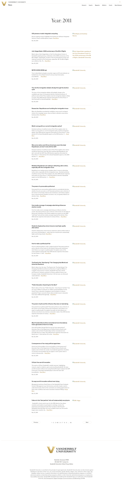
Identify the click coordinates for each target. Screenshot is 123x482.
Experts (90, 5)
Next (87, 422)
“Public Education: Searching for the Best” (44, 285)
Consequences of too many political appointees (46, 343)
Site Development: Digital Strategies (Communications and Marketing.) (62, 478)
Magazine (97, 5)
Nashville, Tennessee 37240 (61, 460)
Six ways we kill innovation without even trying (45, 381)
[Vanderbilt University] (61, 450)
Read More (56, 38)
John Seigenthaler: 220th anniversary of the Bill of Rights (49, 51)
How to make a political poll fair (41, 243)
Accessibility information (37, 476)
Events (110, 5)
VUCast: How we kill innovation (41, 362)
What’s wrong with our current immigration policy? (47, 126)
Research (84, 5)
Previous (36, 422)
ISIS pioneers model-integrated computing (45, 33)
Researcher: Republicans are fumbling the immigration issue (50, 108)
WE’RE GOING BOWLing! (39, 70)
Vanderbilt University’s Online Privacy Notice (61, 464)
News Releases (118, 5)
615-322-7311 (58, 462)
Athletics (104, 5)
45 (70, 422)
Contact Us (65, 462)
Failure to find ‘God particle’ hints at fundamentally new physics (51, 400)
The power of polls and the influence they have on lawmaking (50, 304)
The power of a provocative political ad (43, 186)
